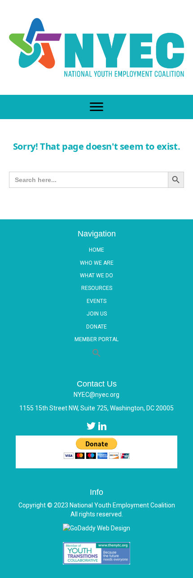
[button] (96, 353)
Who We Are (97, 263)
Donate (96, 327)
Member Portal (96, 339)
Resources (96, 288)
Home (96, 250)
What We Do (96, 275)
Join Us (97, 314)
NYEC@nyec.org (96, 394)
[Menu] (96, 107)
